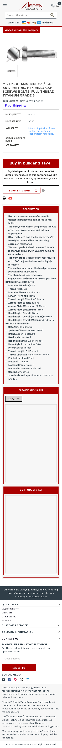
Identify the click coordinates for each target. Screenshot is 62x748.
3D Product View (31, 489)
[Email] (10, 198)
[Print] (4, 198)
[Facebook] (9, 680)
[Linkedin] (27, 680)
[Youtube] (3, 680)
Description (31, 209)
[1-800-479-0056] (54, 5)
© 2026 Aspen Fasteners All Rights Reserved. (31, 744)
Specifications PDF (31, 390)
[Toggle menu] (4, 6)
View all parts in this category (21, 30)
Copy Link (13, 398)
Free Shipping (15, 105)
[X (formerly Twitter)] (21, 680)
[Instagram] (15, 680)
